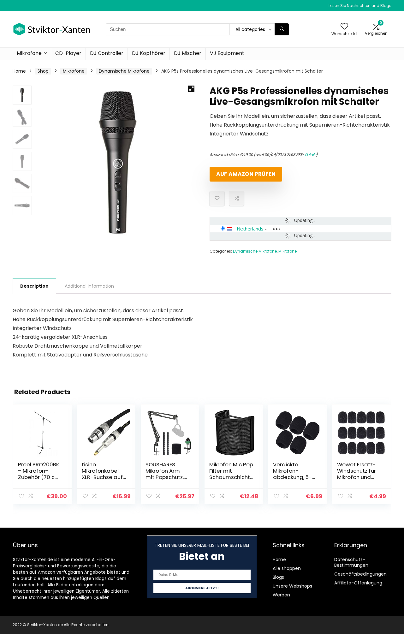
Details (310, 154)
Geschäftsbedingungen (360, 574)
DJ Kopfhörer (148, 53)
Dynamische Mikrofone (124, 71)
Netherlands (250, 228)
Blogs (278, 577)
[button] (191, 89)
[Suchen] (282, 29)
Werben (281, 595)
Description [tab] (34, 286)
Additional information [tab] (89, 286)
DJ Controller (106, 53)
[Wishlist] (344, 26)
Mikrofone (29, 53)
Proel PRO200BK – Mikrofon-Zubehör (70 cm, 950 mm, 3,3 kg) (39, 474)
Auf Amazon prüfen (246, 174)
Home (19, 71)
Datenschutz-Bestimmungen (351, 562)
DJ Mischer (187, 53)
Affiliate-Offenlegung (358, 583)
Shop (43, 71)
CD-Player (68, 53)
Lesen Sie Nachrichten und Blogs (360, 5)
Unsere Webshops (292, 586)
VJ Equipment (227, 53)
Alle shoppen (287, 568)
